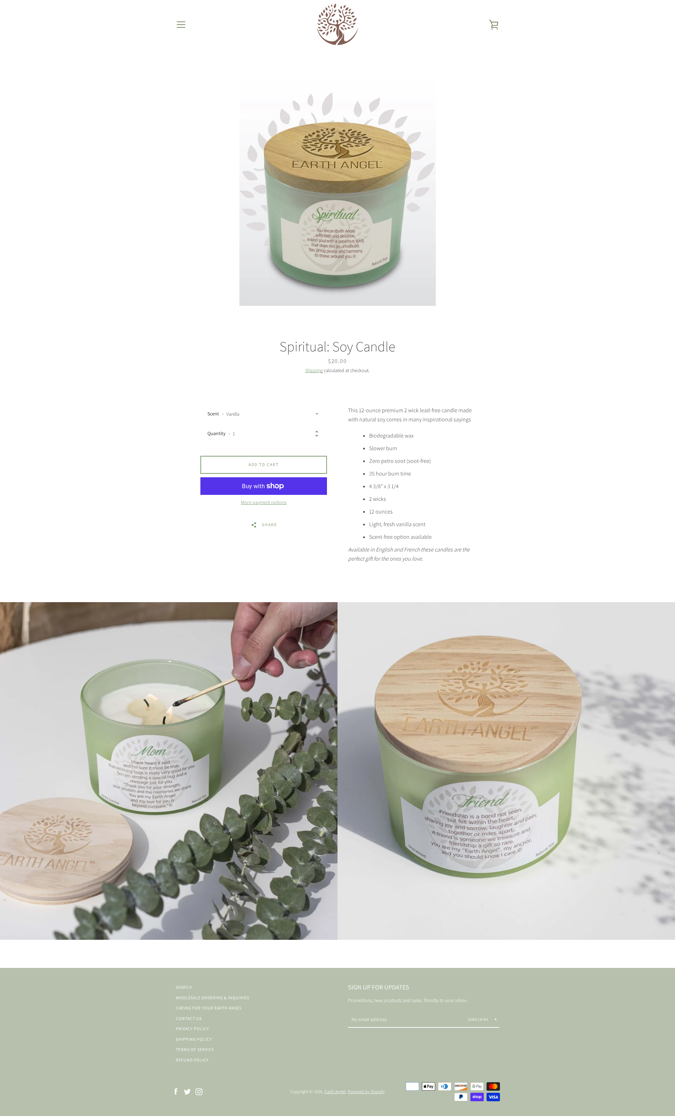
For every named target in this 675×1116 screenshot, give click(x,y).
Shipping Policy (194, 1039)
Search (184, 987)
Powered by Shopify (366, 1092)
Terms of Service (195, 1049)
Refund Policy (192, 1060)
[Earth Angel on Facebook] (175, 1091)
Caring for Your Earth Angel (209, 1007)
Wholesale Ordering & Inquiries (212, 997)
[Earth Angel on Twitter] (187, 1091)
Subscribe (479, 1019)
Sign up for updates (378, 987)
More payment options (264, 502)
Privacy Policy (192, 1028)
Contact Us (189, 1018)
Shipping (314, 370)
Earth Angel (335, 1092)
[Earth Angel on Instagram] (198, 1091)
